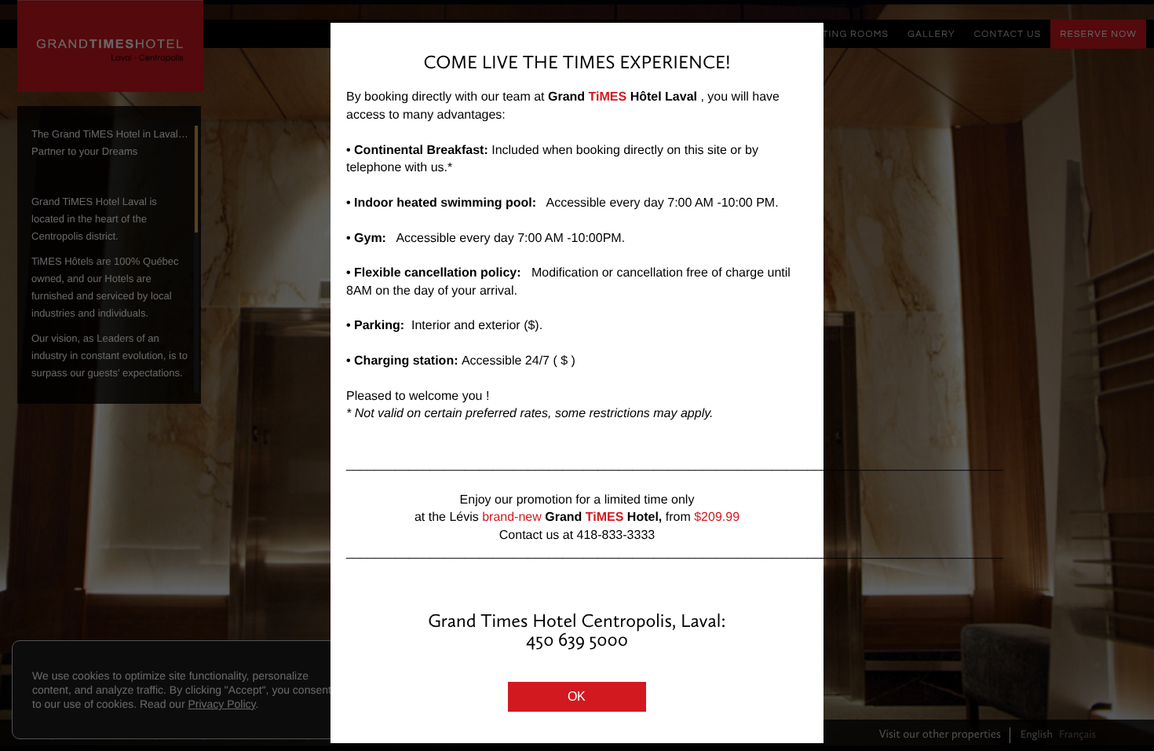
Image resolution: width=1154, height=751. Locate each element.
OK (577, 696)
